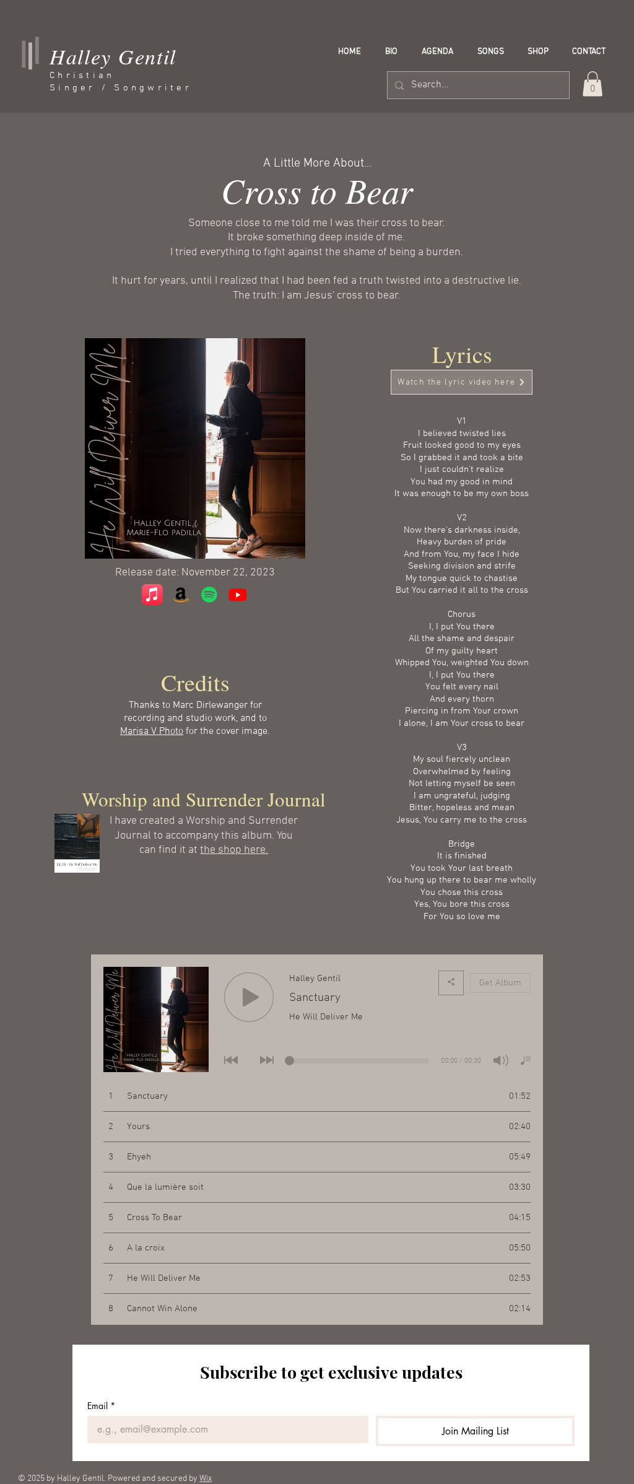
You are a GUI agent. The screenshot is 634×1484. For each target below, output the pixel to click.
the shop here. (234, 850)
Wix (205, 1478)
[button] (592, 84)
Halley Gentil (113, 56)
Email (101, 1405)
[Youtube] (237, 594)
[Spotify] (209, 594)
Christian (82, 75)
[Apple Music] (152, 594)
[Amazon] (180, 594)
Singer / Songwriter (121, 88)
